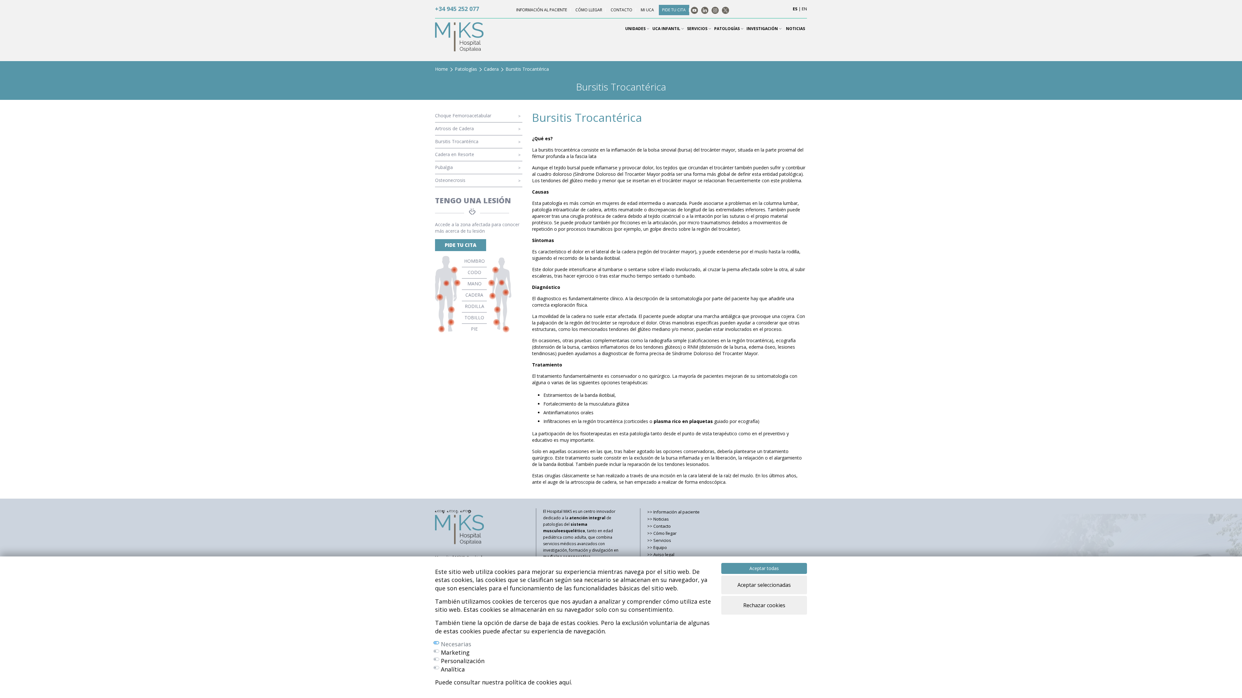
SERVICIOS (697, 28)
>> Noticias (658, 519)
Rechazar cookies (764, 605)
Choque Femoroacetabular (463, 115)
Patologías (466, 69)
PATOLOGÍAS (727, 28)
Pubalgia (444, 167)
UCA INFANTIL (666, 28)
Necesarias (456, 644)
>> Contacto (659, 526)
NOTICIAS (795, 28)
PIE (474, 329)
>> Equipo (657, 547)
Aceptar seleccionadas (764, 584)
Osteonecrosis (450, 180)
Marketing (455, 652)
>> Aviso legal (660, 554)
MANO (474, 283)
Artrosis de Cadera (454, 128)
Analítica (453, 669)
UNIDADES (636, 28)
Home (441, 69)
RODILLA (474, 306)
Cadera (491, 69)
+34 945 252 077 (457, 9)
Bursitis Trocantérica (456, 141)
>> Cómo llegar (662, 533)
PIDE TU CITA (460, 245)
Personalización (463, 661)
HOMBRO (474, 261)
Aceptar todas (764, 568)
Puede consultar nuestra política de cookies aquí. (503, 682)
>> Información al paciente (673, 512)
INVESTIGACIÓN (762, 28)
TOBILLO (474, 317)
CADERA (474, 295)
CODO (474, 272)
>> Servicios (659, 540)
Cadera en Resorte (454, 154)
